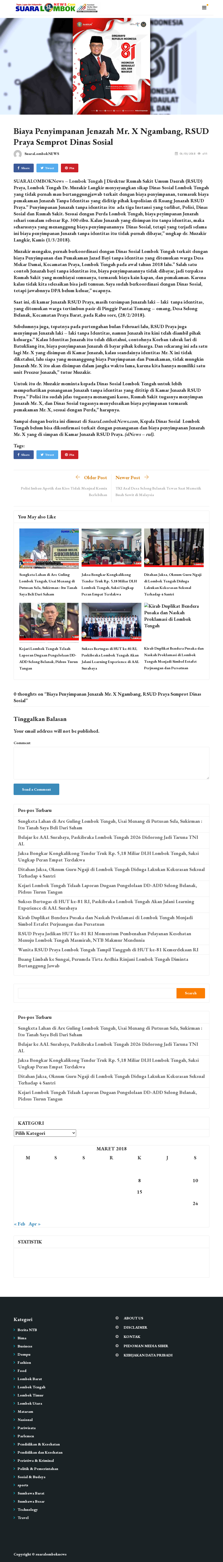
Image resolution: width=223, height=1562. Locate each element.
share (25, 168)
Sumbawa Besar (31, 1501)
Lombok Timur (31, 1395)
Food (22, 1370)
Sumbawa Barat (31, 1493)
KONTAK (132, 1336)
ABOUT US (133, 1318)
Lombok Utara (30, 1403)
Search (191, 993)
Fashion (24, 1362)
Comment (22, 742)
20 (83, 1203)
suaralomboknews (51, 1554)
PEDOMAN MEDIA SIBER (146, 1345)
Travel (23, 1517)
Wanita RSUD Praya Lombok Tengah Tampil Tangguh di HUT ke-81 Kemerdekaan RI (108, 949)
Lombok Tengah (31, 1386)
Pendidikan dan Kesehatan (40, 1452)
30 (167, 1215)
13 (83, 1192)
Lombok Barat (30, 1378)
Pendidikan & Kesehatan (39, 1444)
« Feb (19, 1224)
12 (55, 1192)
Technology (28, 1509)
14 (111, 1192)
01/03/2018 (187, 153)
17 (195, 1192)
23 (167, 1203)
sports (23, 1484)
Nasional (25, 1419)
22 (139, 1203)
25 (27, 1215)
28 (111, 1215)
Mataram (25, 1411)
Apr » (35, 1224)
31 (195, 1215)
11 (27, 1192)
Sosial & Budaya (31, 1476)
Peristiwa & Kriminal (36, 1460)
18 (27, 1203)
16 (167, 1192)
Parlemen (26, 1435)
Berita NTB (27, 1329)
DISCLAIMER (135, 1327)
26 (55, 1215)
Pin (71, 168)
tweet (49, 168)
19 (55, 1203)
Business (25, 1346)
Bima (22, 1337)
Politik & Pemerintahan (38, 1468)
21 (111, 1203)
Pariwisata (27, 1427)
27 (83, 1215)
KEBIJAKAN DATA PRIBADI (148, 1355)
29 (139, 1215)
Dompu (24, 1354)
